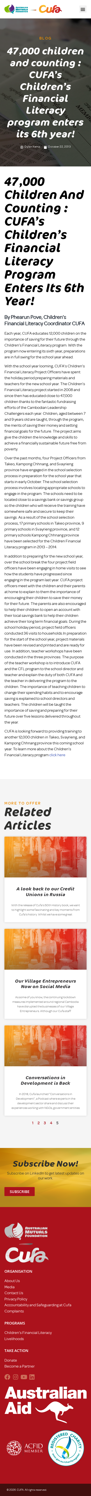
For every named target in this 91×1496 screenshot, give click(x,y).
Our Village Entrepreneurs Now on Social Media (45, 983)
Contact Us (13, 1293)
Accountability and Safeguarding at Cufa (37, 1305)
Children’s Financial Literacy (28, 1332)
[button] (83, 9)
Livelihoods (14, 1339)
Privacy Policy (15, 1299)
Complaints (14, 1311)
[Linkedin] (32, 1377)
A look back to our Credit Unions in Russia (45, 891)
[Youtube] (24, 1377)
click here (57, 755)
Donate (10, 1360)
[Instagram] (16, 1377)
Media (9, 1287)
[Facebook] (7, 1377)
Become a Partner (19, 1366)
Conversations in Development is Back (45, 1080)
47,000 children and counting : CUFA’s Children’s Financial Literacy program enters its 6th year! (44, 241)
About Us (12, 1281)
